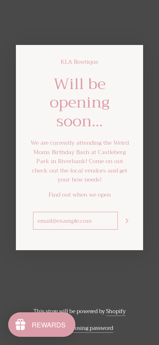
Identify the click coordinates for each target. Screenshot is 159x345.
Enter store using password (79, 328)
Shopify (116, 311)
